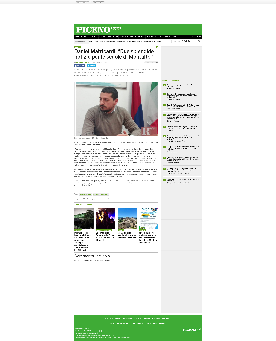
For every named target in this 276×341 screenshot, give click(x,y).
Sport (174, 37)
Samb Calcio (120, 323)
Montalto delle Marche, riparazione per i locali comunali (127, 235)
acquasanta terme (134, 41)
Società (149, 37)
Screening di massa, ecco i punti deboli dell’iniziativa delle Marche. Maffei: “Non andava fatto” (182, 95)
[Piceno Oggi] (99, 33)
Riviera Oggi (82, 2)
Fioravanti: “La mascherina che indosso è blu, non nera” (183, 180)
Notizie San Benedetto (134, 323)
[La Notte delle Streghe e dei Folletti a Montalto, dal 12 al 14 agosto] (105, 228)
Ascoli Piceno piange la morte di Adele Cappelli (181, 85)
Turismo (158, 37)
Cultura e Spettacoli (108, 37)
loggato (87, 260)
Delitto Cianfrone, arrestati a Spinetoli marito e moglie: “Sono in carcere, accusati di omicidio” (183, 137)
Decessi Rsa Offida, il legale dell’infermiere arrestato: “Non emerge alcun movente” (182, 127)
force (102, 41)
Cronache (93, 37)
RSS (189, 41)
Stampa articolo (152, 62)
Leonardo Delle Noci (83, 62)
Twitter (185, 41)
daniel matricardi (85, 194)
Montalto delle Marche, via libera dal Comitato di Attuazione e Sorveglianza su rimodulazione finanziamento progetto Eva (82, 241)
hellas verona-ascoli (149, 41)
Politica (141, 37)
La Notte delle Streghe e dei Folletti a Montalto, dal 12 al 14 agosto (105, 236)
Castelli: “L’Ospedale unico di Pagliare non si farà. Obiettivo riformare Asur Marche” (183, 105)
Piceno (167, 37)
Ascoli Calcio (81, 37)
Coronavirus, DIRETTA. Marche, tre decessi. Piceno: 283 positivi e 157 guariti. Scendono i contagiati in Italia (183, 159)
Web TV (133, 37)
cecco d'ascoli (121, 41)
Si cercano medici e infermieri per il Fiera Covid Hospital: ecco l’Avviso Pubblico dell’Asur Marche (182, 170)
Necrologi (196, 37)
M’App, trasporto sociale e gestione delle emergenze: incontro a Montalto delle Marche (148, 238)
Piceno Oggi (98, 2)
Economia (123, 37)
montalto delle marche (100, 194)
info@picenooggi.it (92, 333)
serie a (160, 41)
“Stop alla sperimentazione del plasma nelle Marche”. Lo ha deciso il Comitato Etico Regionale (183, 148)
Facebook (182, 41)
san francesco (110, 41)
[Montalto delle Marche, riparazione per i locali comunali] (127, 228)
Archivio (162, 323)
